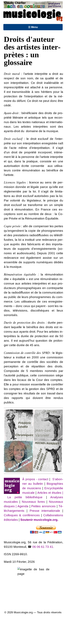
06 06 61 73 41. (43, 546)
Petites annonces (44, 506)
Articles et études (49, 492)
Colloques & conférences (22, 515)
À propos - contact (35, 479)
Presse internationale (45, 510)
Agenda (23, 506)
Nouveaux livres (34, 501)
